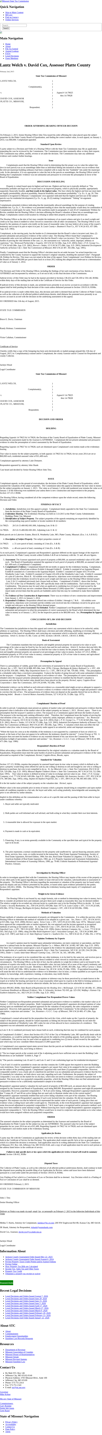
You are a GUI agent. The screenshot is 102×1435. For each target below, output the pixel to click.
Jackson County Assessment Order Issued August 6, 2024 (29, 1259)
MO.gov (8, 15)
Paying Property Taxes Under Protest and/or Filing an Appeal (25, 1278)
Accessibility (10, 1424)
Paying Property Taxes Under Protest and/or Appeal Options (30, 1262)
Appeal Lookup (12, 51)
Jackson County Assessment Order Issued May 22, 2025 (29, 1257)
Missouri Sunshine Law (15, 1362)
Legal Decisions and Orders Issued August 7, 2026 (26, 1296)
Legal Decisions (12, 56)
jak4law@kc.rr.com (45, 1223)
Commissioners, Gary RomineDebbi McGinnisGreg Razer (7, 1407)
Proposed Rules (6, 1283)
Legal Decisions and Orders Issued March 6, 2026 (26, 1310)
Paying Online (11, 1264)
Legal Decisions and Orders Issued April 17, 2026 (26, 1306)
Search (6, 28)
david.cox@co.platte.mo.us (30, 1232)
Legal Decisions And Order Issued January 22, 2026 (27, 1318)
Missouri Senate (12, 1357)
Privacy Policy (11, 1422)
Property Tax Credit (13, 1271)
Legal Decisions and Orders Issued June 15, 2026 (26, 1301)
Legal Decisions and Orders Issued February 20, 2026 (28, 1313)
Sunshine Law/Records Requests (19, 1338)
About (8, 46)
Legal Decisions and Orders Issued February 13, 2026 (28, 1315)
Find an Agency (12, 17)
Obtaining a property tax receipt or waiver (22, 1274)
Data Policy (10, 1429)
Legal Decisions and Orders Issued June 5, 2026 (25, 1303)
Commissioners (11, 1334)
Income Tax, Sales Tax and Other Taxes (22, 1269)
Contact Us (10, 1427)
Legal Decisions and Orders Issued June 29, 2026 (26, 1298)
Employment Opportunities (16, 1336)
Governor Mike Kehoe (5, 1393)
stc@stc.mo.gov (18, 1387)
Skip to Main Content (14, 12)
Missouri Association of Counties (19, 1352)
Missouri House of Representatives (20, 1354)
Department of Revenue (15, 1350)
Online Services (12, 20)
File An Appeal (11, 49)
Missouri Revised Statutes (16, 1359)
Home (7, 44)
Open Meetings (11, 58)
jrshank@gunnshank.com (41, 1227)
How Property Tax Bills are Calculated (21, 1266)
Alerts (7, 1431)
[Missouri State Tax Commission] (14, 1)
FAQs (7, 53)
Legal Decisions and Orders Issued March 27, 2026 (26, 1308)
